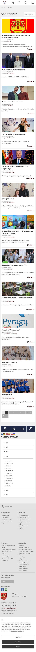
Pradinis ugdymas (23, 515)
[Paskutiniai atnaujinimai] (19, 2)
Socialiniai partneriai (7, 521)
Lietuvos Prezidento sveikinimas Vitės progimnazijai (15, 168)
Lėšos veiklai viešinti (7, 551)
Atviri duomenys (23, 570)
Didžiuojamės (10, 73)
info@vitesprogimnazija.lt (9, 608)
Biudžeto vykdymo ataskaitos (9, 557)
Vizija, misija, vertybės (7, 519)
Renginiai (9, 269)
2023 (7, 456)
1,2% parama (22, 559)
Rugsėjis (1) (9, 468)
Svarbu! (9, 41)
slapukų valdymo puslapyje (17, 631)
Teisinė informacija (23, 568)
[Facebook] (2, 589)
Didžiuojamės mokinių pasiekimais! (13, 69)
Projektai (4, 553)
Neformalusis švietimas (24, 521)
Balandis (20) (9, 478)
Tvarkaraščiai (8, 507)
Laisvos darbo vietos (24, 547)
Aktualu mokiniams (23, 562)
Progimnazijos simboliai (7, 523)
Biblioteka (21, 528)
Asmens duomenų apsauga (25, 549)
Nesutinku (18, 642)
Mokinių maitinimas (23, 525)
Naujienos (9, 7)
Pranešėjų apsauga (23, 557)
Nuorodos (21, 545)
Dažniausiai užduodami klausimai (24, 554)
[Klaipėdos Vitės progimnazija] (4, 2)
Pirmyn (6, 416)
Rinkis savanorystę (12, 333)
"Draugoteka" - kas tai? (9, 362)
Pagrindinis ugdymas (24, 517)
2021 (7, 495)
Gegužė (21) (9, 475)
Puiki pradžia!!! (7, 394)
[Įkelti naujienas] (12, 2)
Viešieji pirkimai (5, 555)
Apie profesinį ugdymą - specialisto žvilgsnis (17, 298)
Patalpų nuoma (22, 526)
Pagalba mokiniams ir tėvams (26, 523)
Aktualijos (9, 105)
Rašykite (4, 581)
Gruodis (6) (9, 461)
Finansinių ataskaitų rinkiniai (9, 549)
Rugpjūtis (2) (9, 471)
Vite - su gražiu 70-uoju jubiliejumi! (14, 134)
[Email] (6, 589)
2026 (7, 443)
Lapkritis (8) (9, 463)
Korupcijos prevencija (24, 564)
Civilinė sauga (22, 566)
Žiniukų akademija (8, 199)
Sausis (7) (8, 485)
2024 (7, 451)
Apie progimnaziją (6, 515)
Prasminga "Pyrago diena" (10, 330)
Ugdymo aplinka (5, 517)
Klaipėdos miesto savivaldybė (19, 596)
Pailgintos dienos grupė (24, 519)
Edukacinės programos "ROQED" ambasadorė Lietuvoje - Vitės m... (17, 232)
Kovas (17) (9, 480)
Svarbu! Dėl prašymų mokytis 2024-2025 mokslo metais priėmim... (16, 36)
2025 (7, 447)
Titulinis (3, 7)
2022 (7, 490)
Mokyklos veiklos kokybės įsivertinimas (8, 559)
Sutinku (18, 646)
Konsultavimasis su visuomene (26, 551)
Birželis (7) (9, 473)
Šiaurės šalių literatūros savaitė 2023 (14, 265)
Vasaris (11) (9, 483)
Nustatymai (18, 637)
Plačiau (30, 49)
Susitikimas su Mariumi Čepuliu (12, 102)
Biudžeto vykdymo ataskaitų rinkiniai (8, 546)
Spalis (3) (8, 466)
